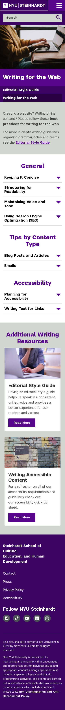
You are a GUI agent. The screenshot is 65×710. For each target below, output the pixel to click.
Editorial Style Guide (33, 142)
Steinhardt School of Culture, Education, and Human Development (23, 553)
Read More (24, 424)
